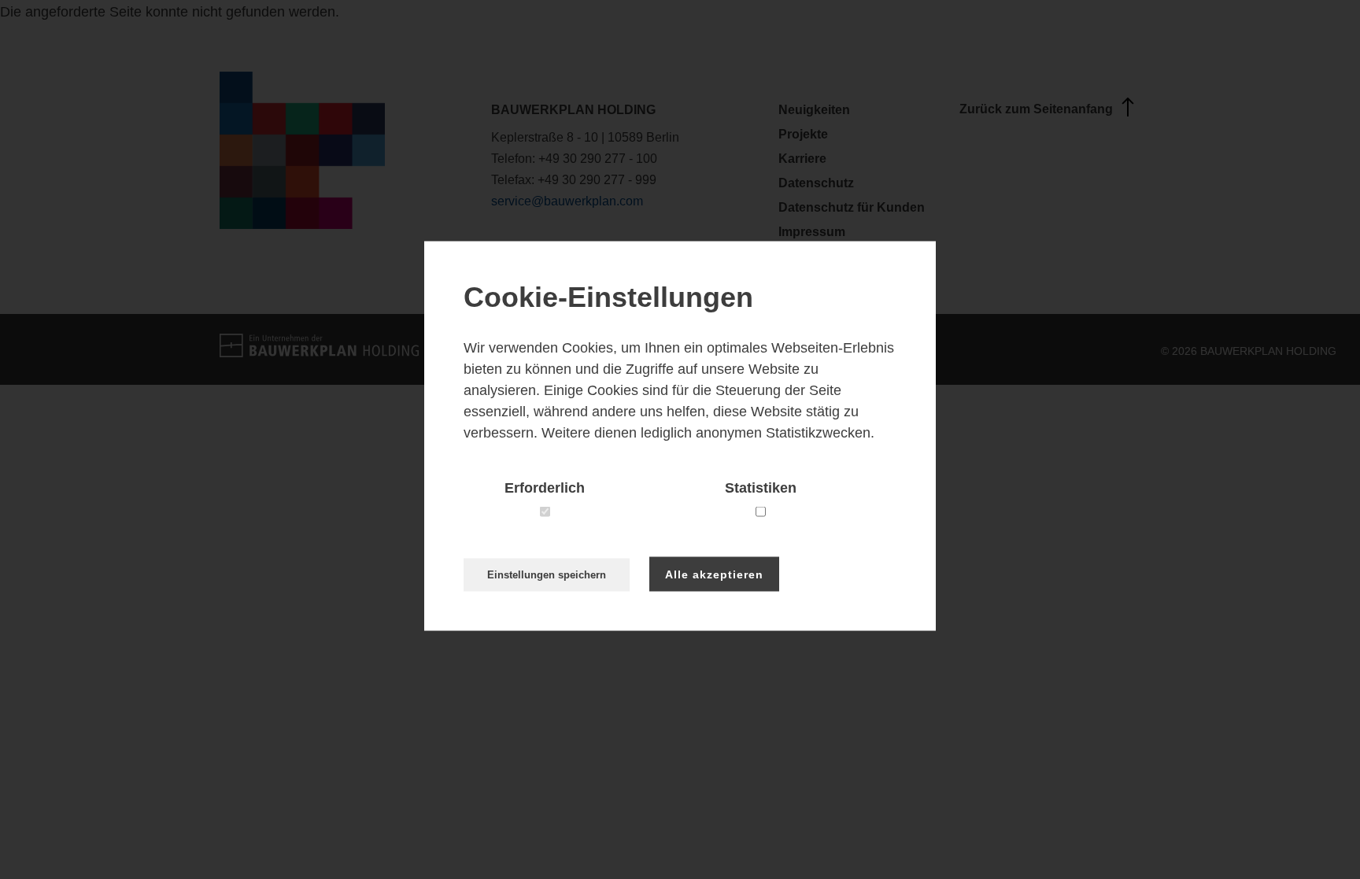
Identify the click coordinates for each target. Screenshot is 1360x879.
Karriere (802, 158)
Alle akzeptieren (714, 573)
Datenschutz (816, 183)
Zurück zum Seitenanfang (1036, 109)
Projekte (803, 134)
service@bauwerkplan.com (567, 201)
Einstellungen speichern (546, 574)
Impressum (811, 231)
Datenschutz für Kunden (851, 207)
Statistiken (760, 487)
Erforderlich (544, 487)
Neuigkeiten (814, 109)
